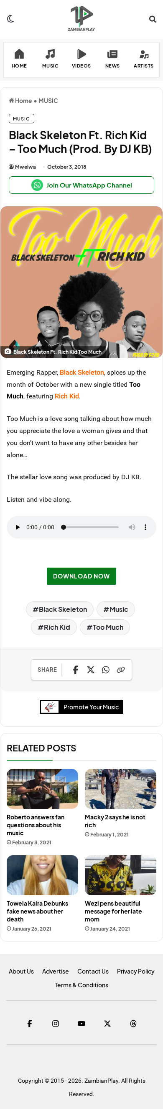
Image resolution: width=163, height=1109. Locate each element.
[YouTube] (81, 1023)
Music (119, 609)
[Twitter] (107, 1023)
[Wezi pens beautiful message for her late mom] (120, 875)
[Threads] (133, 1023)
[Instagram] (55, 1023)
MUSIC (48, 100)
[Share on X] (90, 669)
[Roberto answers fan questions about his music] (42, 789)
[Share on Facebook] (75, 669)
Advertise (55, 971)
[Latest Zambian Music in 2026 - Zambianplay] (81, 18)
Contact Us (93, 971)
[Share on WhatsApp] (105, 669)
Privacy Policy (136, 971)
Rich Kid (57, 627)
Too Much (108, 627)
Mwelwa (25, 167)
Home (23, 100)
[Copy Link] (120, 669)
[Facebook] (29, 1023)
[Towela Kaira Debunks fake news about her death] (42, 875)
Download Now (81, 576)
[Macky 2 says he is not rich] (120, 789)
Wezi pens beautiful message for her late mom (113, 911)
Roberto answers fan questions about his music (35, 824)
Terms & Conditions (81, 985)
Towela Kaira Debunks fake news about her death (37, 911)
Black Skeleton (63, 609)
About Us (21, 971)
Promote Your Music (91, 707)
